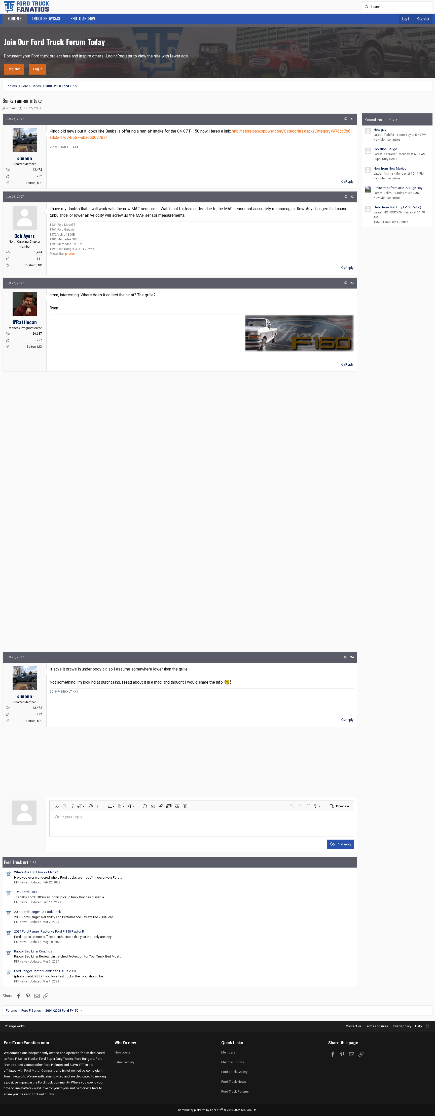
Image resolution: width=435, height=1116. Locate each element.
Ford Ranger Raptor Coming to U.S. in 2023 (45, 971)
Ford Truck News (233, 1081)
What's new (125, 1042)
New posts (122, 1052)
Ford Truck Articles (20, 862)
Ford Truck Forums (235, 1091)
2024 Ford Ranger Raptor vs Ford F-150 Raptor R (49, 931)
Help (418, 1026)
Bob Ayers (24, 235)
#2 (352, 197)
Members (228, 1052)
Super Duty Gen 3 (385, 159)
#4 (352, 657)
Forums (15, 19)
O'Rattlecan (25, 321)
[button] (56, 806)
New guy (380, 130)
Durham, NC (33, 265)
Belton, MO (34, 346)
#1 (352, 119)
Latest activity (124, 1062)
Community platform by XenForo (217, 1110)
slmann (11, 108)
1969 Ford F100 (25, 892)
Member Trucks (232, 1062)
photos (70, 254)
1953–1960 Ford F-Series (391, 222)
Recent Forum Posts (381, 119)
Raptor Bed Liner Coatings (33, 951)
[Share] (345, 119)
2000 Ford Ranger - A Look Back (37, 912)
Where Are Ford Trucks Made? (36, 872)
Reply (349, 181)
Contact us (353, 1026)
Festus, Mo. (34, 183)
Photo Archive (82, 19)
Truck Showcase (46, 19)
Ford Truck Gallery (234, 1072)
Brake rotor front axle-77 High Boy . (399, 188)
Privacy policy (401, 1026)
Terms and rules (376, 1026)
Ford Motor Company (39, 1070)
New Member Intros (387, 139)
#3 (352, 283)
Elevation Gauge (385, 149)
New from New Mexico (390, 168)
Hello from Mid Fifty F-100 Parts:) (397, 207)
